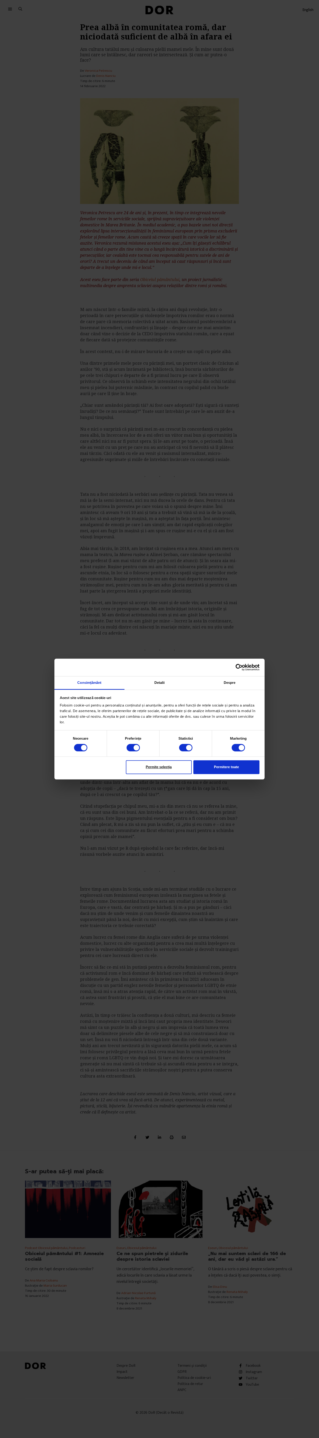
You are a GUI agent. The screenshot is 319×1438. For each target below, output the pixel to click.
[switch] (133, 747)
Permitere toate (226, 767)
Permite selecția (159, 767)
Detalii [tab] (159, 683)
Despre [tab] (230, 683)
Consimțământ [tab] (89, 683)
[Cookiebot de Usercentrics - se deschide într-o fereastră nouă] (239, 667)
